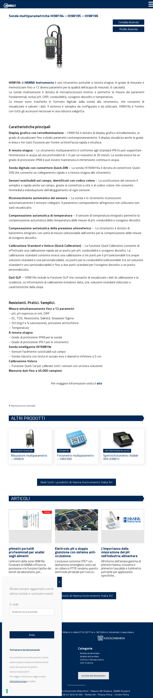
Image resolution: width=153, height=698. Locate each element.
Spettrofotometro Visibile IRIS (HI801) (120, 457)
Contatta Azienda (129, 22)
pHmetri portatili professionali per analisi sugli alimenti (26, 552)
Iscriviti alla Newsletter (93, 676)
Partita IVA (90, 694)
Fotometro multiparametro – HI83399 (75, 457)
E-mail (14, 604)
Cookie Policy (122, 694)
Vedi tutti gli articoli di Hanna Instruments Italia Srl (76, 595)
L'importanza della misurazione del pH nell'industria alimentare (119, 552)
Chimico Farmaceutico (92, 659)
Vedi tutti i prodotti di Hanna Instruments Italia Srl (76, 482)
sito (99, 383)
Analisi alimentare (89, 656)
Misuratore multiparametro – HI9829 (29, 457)
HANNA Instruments (39, 82)
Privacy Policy (105, 694)
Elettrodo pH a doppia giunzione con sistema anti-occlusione (75, 552)
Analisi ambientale (90, 653)
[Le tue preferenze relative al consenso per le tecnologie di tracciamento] (7, 691)
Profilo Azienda (129, 29)
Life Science (86, 663)
